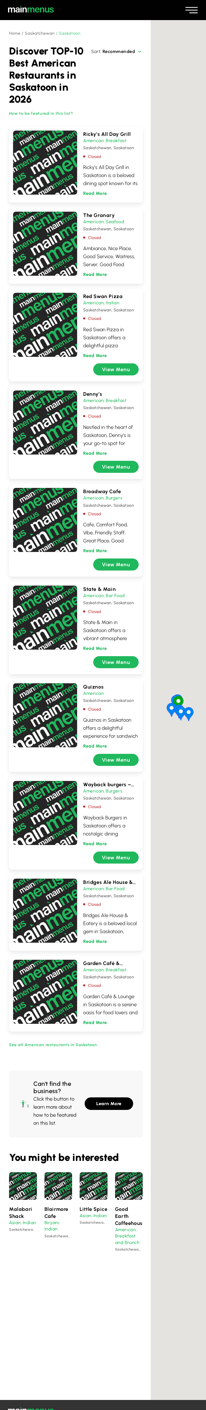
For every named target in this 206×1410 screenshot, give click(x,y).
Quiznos (93, 687)
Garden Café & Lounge (101, 963)
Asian (15, 1222)
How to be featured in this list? (41, 113)
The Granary (99, 215)
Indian (29, 1222)
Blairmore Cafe (56, 1212)
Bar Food (115, 595)
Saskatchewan (40, 33)
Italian (112, 303)
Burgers (114, 498)
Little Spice (93, 1209)
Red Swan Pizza (103, 296)
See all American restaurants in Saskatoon (53, 1044)
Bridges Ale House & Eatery (108, 882)
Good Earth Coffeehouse (129, 1216)
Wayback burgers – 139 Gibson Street (107, 784)
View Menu (116, 369)
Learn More (109, 1103)
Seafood (115, 221)
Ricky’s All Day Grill (107, 134)
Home (15, 33)
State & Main (99, 589)
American (93, 140)
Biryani (51, 1222)
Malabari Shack (20, 1212)
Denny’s (92, 394)
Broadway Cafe (102, 491)
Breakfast (116, 140)
